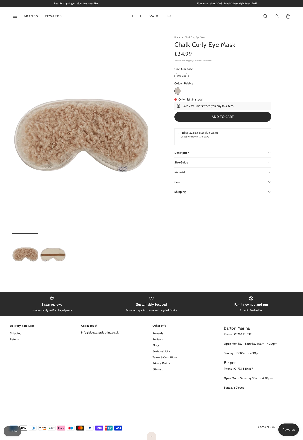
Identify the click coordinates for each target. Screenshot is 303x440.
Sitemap (158, 369)
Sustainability (161, 351)
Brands (31, 16)
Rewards (53, 16)
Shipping (189, 60)
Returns (15, 339)
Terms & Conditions (165, 357)
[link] (277, 16)
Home (177, 37)
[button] (15, 16)
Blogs (156, 345)
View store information (195, 141)
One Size (181, 76)
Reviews (158, 339)
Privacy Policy (161, 363)
